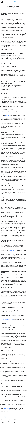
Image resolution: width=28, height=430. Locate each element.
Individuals (2, 422)
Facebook (15, 422)
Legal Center (9, 421)
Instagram (15, 424)
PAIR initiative (7, 115)
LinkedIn (15, 421)
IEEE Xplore (12, 212)
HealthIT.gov (3, 183)
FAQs (21, 421)
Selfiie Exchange (6, 408)
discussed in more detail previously (11, 158)
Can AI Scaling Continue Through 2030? (9, 65)
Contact (22, 424)
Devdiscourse (11, 250)
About (2, 421)
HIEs (1, 424)
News (21, 422)
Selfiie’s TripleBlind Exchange (7, 319)
